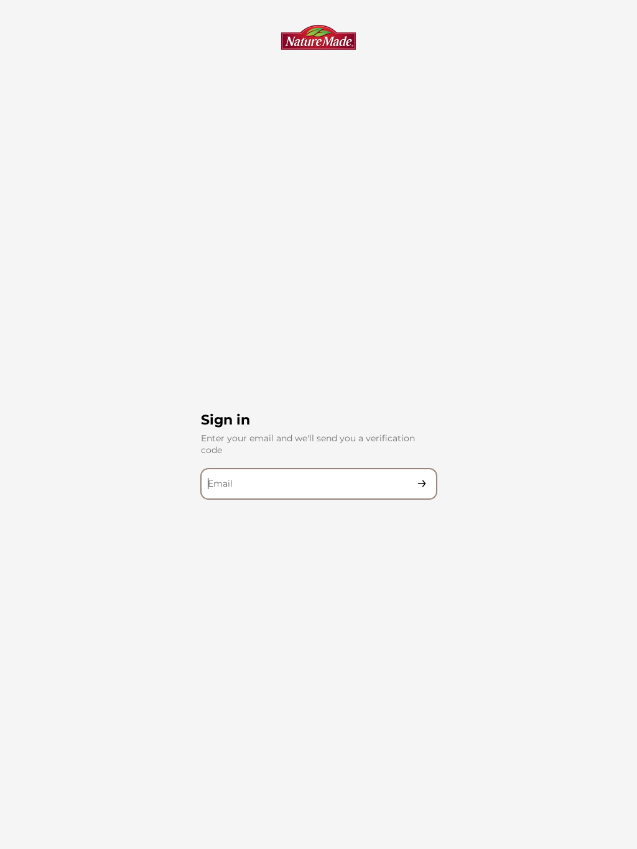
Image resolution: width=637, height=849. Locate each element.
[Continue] (421, 484)
